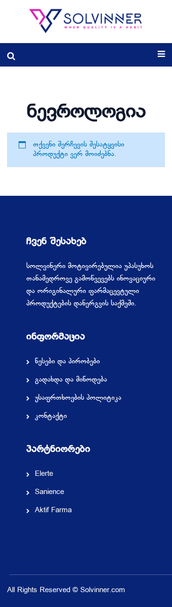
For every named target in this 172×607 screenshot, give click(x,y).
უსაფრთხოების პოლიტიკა (78, 398)
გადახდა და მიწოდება (71, 380)
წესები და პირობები (67, 362)
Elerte (44, 474)
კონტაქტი (51, 416)
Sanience (49, 492)
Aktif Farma (53, 510)
